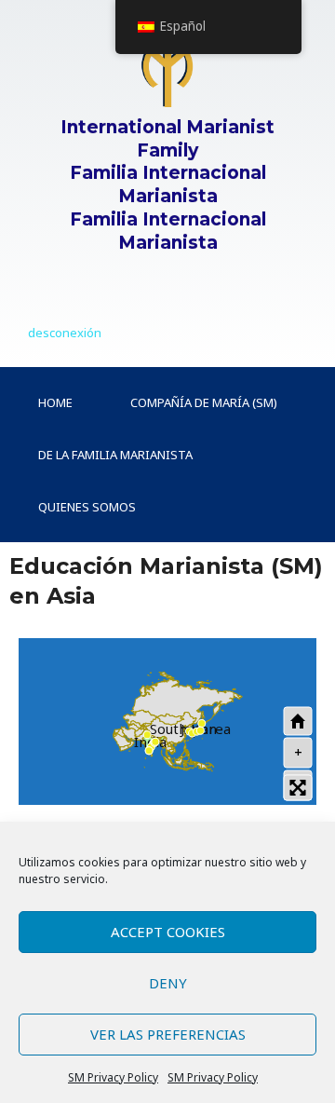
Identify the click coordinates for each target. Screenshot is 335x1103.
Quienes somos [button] (87, 506)
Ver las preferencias (168, 1034)
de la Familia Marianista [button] (115, 454)
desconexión (64, 332)
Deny (168, 983)
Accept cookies (168, 931)
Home (55, 402)
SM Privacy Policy (113, 1077)
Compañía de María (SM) (203, 402)
